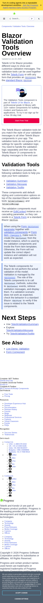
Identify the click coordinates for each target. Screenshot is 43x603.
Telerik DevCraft (6, 381)
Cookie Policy (29, 584)
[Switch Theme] (39, 18)
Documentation (10, 407)
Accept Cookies (22, 593)
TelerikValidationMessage (19, 330)
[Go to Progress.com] (7, 501)
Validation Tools (19, 26)
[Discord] (10, 472)
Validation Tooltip (15, 187)
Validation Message (16, 184)
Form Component (15, 352)
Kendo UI (3, 385)
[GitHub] (10, 470)
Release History (10, 409)
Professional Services (13, 417)
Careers (7, 531)
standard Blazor (18, 80)
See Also (12, 343)
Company (8, 521)
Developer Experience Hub (15, 404)
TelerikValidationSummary (25, 324)
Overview (30, 26)
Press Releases (10, 527)
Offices (7, 533)
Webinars (8, 415)
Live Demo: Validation (17, 348)
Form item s (20, 233)
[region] (21, 587)
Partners (7, 419)
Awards (7, 525)
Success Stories (10, 433)
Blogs (6, 413)
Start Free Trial (21, 121)
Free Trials (8, 394)
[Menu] (4, 19)
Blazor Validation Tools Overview (17, 44)
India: (18, 448)
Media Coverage (10, 529)
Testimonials (9, 435)
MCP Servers (5, 388)
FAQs (6, 425)
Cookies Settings (21, 599)
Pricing (7, 396)
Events (7, 423)
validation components (16, 232)
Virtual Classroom (11, 421)
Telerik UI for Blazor (20, 102)
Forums (7, 411)
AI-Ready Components (20, 388)
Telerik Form (17, 74)
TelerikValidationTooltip (22, 333)
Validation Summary (16, 180)
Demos (7, 405)
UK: (17, 446)
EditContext (19, 211)
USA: (18, 444)
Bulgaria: (19, 450)
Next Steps (19, 317)
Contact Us (8, 442)
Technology (8, 523)
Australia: (19, 452)
